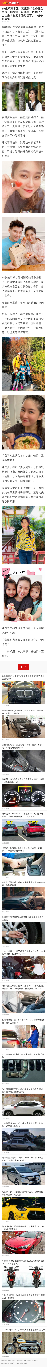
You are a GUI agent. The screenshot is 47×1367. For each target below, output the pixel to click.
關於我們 (4, 1363)
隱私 (21, 1363)
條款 (18, 1363)
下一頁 (23, 667)
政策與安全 (12, 1363)
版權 (25, 1363)
